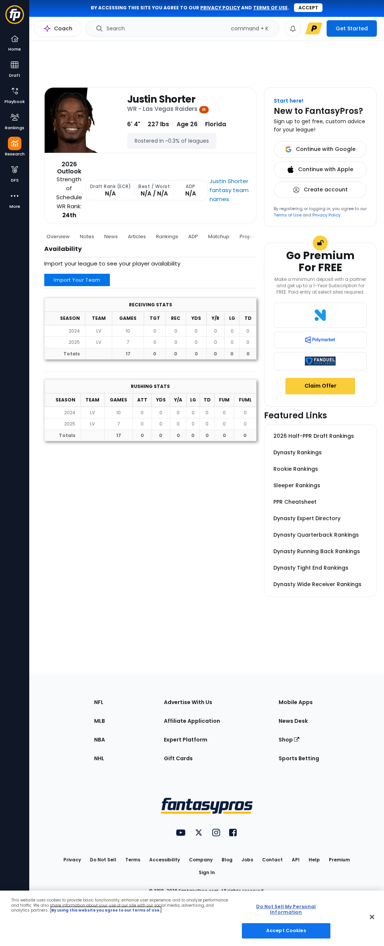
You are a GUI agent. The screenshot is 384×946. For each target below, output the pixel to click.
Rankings (167, 236)
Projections (253, 236)
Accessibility (164, 859)
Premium (339, 859)
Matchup (219, 236)
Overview (58, 236)
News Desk (293, 721)
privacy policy (220, 7)
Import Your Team (77, 280)
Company (201, 859)
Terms (132, 859)
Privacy (72, 859)
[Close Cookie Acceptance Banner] (372, 917)
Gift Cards (178, 758)
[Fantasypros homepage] (14, 18)
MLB (99, 721)
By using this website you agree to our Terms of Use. (105, 910)
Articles (137, 236)
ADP (193, 236)
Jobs (247, 859)
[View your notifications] (293, 28)
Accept (308, 7)
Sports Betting (299, 758)
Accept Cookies (286, 930)
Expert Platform (185, 739)
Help (314, 859)
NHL (99, 758)
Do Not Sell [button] (103, 859)
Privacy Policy (326, 215)
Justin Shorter (161, 99)
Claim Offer (320, 385)
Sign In (207, 872)
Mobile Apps (296, 702)
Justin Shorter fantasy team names (229, 190)
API (296, 859)
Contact (272, 859)
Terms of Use (288, 215)
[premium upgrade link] (314, 28)
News (111, 236)
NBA (99, 739)
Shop (286, 739)
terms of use (270, 7)
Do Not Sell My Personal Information (286, 909)
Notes (87, 236)
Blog (227, 859)
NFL (99, 702)
